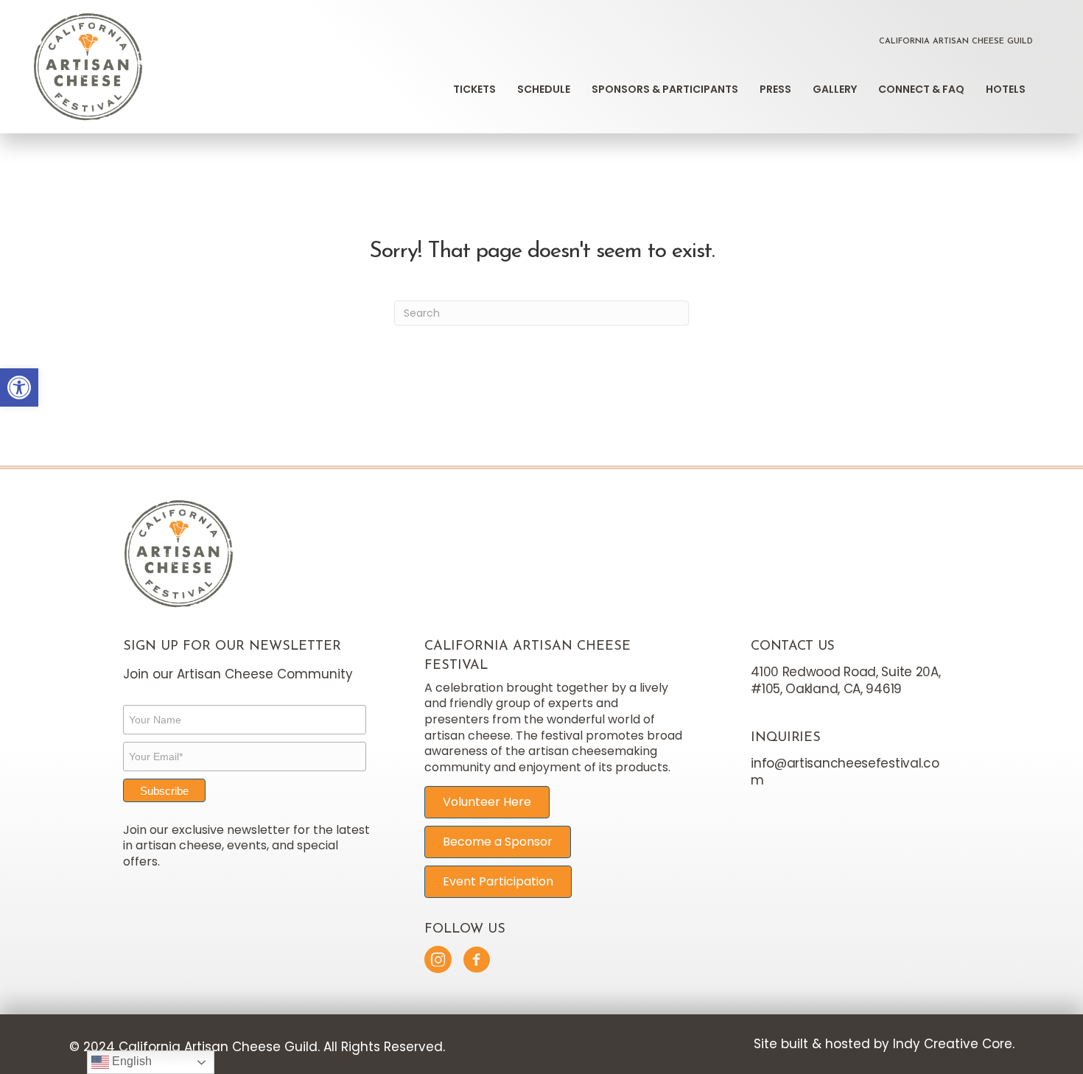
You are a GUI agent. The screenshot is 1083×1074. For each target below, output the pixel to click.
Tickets (474, 89)
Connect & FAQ (921, 89)
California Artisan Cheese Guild (956, 42)
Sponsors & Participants (665, 89)
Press (775, 89)
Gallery (835, 89)
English (130, 1061)
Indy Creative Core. (953, 1044)
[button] (19, 387)
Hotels (1006, 89)
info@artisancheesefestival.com (845, 771)
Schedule (543, 89)
